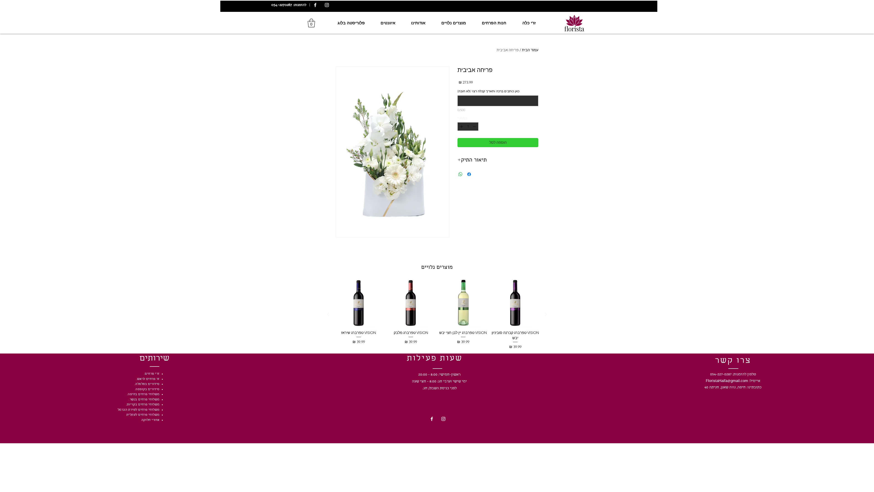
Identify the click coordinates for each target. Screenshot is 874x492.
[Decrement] (475, 127)
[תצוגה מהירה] (515, 303)
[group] (437, 314)
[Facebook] (315, 5)
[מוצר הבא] (328, 314)
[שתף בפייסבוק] (469, 174)
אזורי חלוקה (150, 420)
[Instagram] (327, 5)
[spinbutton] (468, 127)
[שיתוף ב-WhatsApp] (460, 174)
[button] (311, 23)
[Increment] (461, 127)
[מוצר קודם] (546, 314)
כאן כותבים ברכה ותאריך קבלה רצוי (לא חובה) (488, 91)
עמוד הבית (530, 50)
